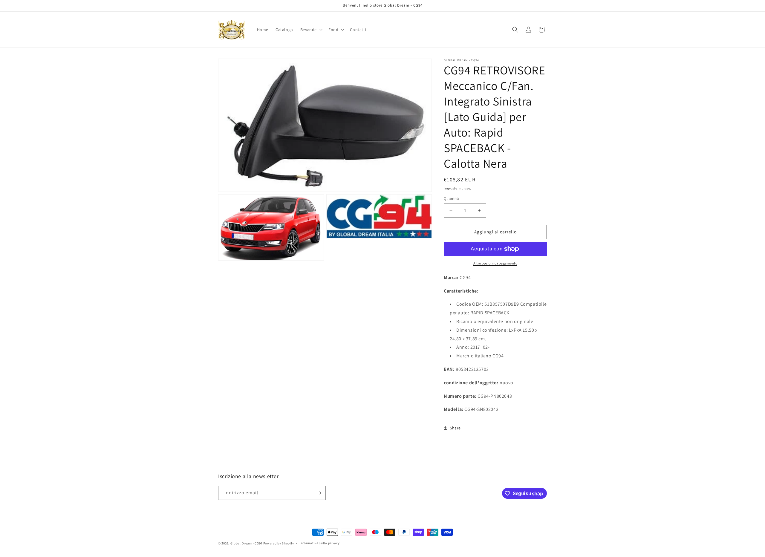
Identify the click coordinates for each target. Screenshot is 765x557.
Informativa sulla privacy (320, 543)
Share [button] (455, 428)
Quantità (451, 198)
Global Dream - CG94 (246, 543)
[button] (311, 29)
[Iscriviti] (318, 493)
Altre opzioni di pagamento (495, 263)
